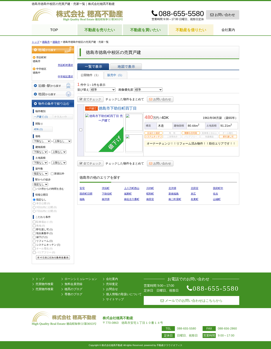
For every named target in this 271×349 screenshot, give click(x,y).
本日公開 (43, 203)
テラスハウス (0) (60, 117)
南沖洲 (105, 199)
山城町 (217, 199)
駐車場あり (44, 221)
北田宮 (194, 188)
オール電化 (44, 248)
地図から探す (53, 94)
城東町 (128, 193)
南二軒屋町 (175, 199)
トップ (40, 279)
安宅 (82, 188)
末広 (193, 193)
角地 (40, 225)
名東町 (194, 199)
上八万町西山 (131, 188)
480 (149, 117)
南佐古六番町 (131, 199)
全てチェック (92, 99)
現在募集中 (44, 233)
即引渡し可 (44, 229)
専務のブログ (73, 294)
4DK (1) (38, 129)
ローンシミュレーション (81, 279)
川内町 (150, 188)
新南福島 (174, 193)
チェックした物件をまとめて (124, 99)
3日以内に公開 (46, 207)
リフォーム (44, 240)
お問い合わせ (225, 15)
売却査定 (112, 284)
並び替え (83, 89)
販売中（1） (115, 75)
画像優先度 (125, 89)
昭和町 (150, 193)
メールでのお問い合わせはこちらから (194, 300)
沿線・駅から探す (53, 85)
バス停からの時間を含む (50, 188)
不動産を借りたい (191, 30)
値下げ (41, 237)
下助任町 (107, 193)
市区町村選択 (65, 65)
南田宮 (150, 199)
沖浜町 (105, 188)
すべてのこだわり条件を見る (53, 257)
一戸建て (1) (41, 116)
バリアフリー (45, 252)
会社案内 (228, 30)
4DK (165, 117)
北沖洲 (172, 188)
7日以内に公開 (46, 211)
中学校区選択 (65, 76)
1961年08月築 (212, 118)
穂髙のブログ (73, 289)
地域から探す (53, 49)
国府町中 (218, 188)
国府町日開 (86, 193)
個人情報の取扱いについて (124, 294)
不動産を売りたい (99, 30)
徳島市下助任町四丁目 (118, 108)
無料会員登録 (73, 284)
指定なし (41, 199)
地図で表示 (126, 66)
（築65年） (230, 118)
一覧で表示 (93, 66)
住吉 (215, 193)
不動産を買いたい (145, 30)
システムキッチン (48, 244)
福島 (82, 199)
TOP (54, 30)
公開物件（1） (90, 75)
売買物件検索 (44, 284)
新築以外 (59, 173)
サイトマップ (115, 299)
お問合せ (112, 289)
